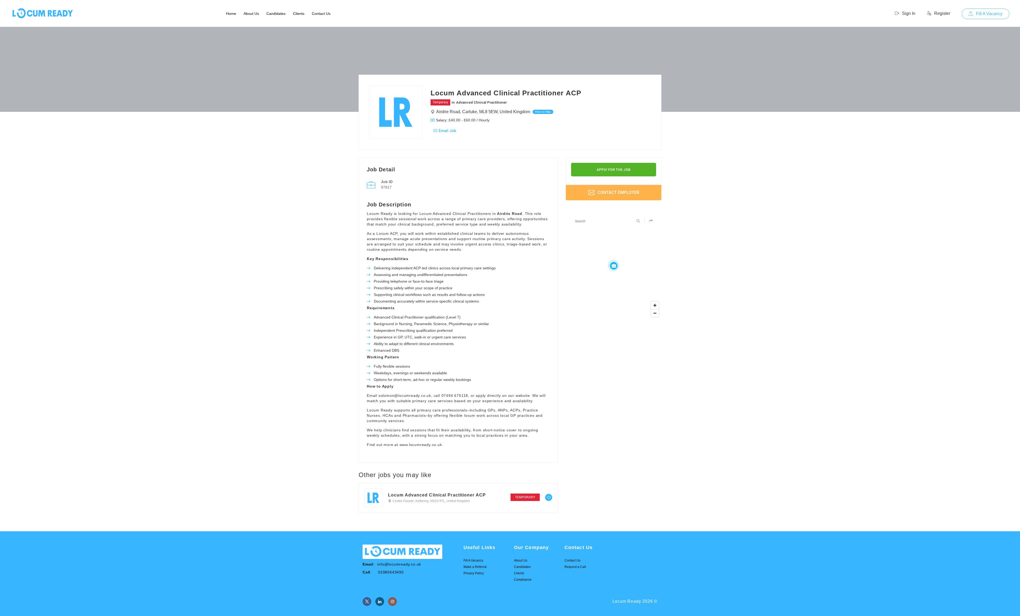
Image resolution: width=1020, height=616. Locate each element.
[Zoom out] (655, 313)
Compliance (523, 579)
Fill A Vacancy (988, 13)
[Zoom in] (655, 305)
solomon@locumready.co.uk (405, 395)
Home (231, 13)
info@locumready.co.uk (399, 564)
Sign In (908, 13)
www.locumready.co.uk (421, 445)
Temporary (440, 102)
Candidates (276, 13)
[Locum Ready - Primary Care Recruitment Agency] (42, 13)
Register (941, 13)
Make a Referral (475, 567)
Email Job (447, 131)
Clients (298, 13)
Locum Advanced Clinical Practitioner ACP (437, 495)
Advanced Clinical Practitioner (481, 102)
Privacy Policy (474, 573)
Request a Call (575, 567)
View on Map (543, 111)
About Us (251, 13)
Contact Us (321, 13)
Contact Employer (617, 192)
